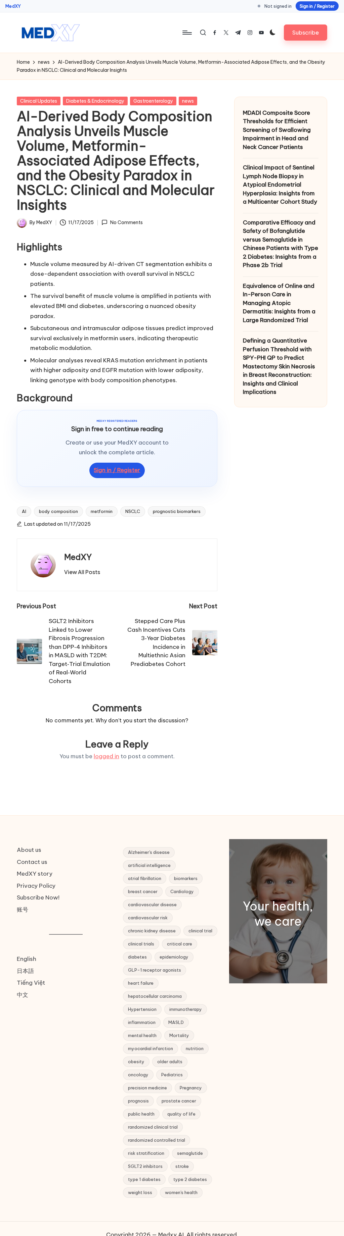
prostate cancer (179, 1100)
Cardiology (182, 891)
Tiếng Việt (31, 982)
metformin (102, 511)
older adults (169, 1061)
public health (141, 1114)
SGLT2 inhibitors (145, 1166)
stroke (182, 1166)
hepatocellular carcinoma (155, 996)
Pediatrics (172, 1074)
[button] (305, 32)
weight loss (140, 1192)
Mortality (179, 1035)
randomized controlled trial (156, 1140)
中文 (22, 994)
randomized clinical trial (153, 1127)
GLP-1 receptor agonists (154, 970)
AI (24, 511)
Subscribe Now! (38, 897)
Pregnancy (191, 1087)
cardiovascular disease (152, 904)
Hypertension (142, 1009)
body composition (58, 511)
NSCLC (132, 511)
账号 (22, 909)
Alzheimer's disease (149, 852)
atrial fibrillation (144, 878)
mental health (142, 1035)
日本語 (25, 971)
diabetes (137, 957)
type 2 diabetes (190, 1179)
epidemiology (174, 957)
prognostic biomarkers (177, 511)
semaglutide (190, 1153)
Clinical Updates (38, 101)
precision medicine (147, 1087)
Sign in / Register (317, 6)
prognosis (138, 1100)
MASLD (176, 1022)
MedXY (13, 6)
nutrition (195, 1048)
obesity (136, 1061)
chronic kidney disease (152, 930)
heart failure (141, 983)
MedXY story (34, 873)
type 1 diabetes (144, 1179)
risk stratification (146, 1153)
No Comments (126, 222)
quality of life (181, 1114)
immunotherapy (185, 1009)
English (26, 959)
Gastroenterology (153, 101)
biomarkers (186, 878)
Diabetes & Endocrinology (95, 101)
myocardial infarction (150, 1048)
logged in (106, 756)
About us (29, 850)
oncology (138, 1074)
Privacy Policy (36, 885)
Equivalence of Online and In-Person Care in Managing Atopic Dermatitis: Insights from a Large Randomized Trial (279, 303)
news (188, 101)
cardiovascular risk (148, 917)
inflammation (142, 1022)
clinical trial (200, 930)
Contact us (32, 862)
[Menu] (186, 32)
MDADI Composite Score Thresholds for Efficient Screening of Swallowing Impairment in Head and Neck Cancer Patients (277, 130)
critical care (179, 943)
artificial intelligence (149, 865)
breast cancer (143, 891)
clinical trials (141, 943)
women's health (181, 1192)
